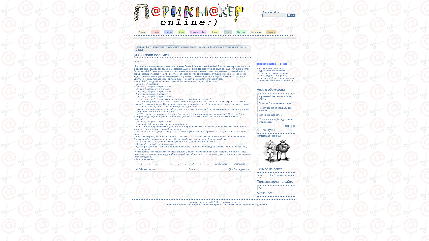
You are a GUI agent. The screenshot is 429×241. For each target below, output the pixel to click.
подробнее (290, 126)
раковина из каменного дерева (272, 64)
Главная (140, 47)
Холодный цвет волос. (270, 115)
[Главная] (189, 26)
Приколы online (198, 32)
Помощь (271, 32)
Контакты (256, 32)
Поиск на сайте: (270, 12)
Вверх (191, 169)
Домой (142, 32)
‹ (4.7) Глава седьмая (146, 169)
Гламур (168, 32)
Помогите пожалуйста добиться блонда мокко (275, 120)
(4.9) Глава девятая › (239, 169)
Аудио (228, 32)
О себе (155, 32)
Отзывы (241, 32)
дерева (275, 73)
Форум (215, 32)
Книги (181, 32)
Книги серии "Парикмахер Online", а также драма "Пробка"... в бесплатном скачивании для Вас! (195, 47)
